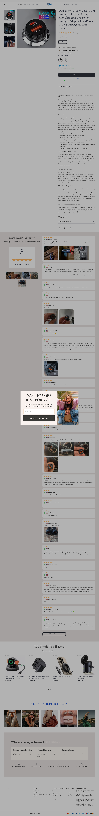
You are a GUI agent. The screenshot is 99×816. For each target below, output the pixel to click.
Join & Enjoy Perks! (39, 418)
